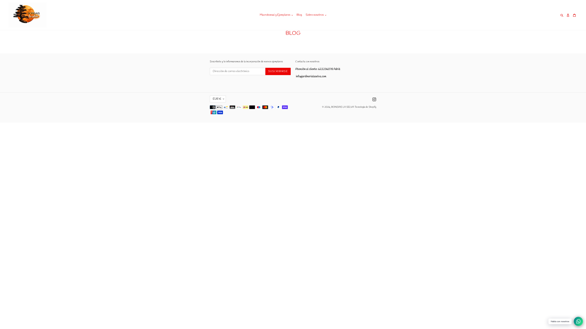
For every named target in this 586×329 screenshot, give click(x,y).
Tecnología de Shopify (365, 107)
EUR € (217, 99)
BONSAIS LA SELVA (342, 107)
